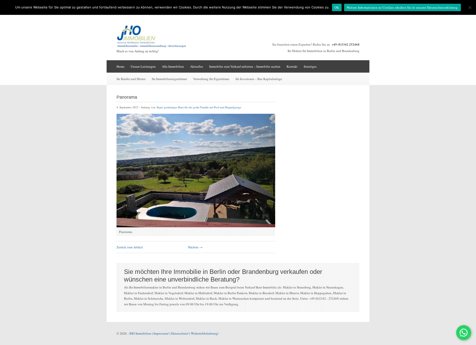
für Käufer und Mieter (131, 79)
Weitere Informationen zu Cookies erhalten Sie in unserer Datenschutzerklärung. (403, 7)
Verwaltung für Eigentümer (211, 79)
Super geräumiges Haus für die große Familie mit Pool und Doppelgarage (199, 107)
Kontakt (292, 66)
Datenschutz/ (180, 333)
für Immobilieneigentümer (169, 79)
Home (120, 66)
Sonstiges (310, 66)
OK (336, 7)
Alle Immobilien (173, 66)
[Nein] (469, 7)
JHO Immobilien (140, 333)
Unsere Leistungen (143, 66)
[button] (463, 332)
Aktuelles (196, 66)
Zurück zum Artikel (130, 247)
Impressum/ (161, 333)
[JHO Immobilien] (154, 47)
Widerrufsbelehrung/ (205, 333)
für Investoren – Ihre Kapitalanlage (259, 79)
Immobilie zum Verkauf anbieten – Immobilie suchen (244, 66)
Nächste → (195, 247)
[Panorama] (196, 226)
